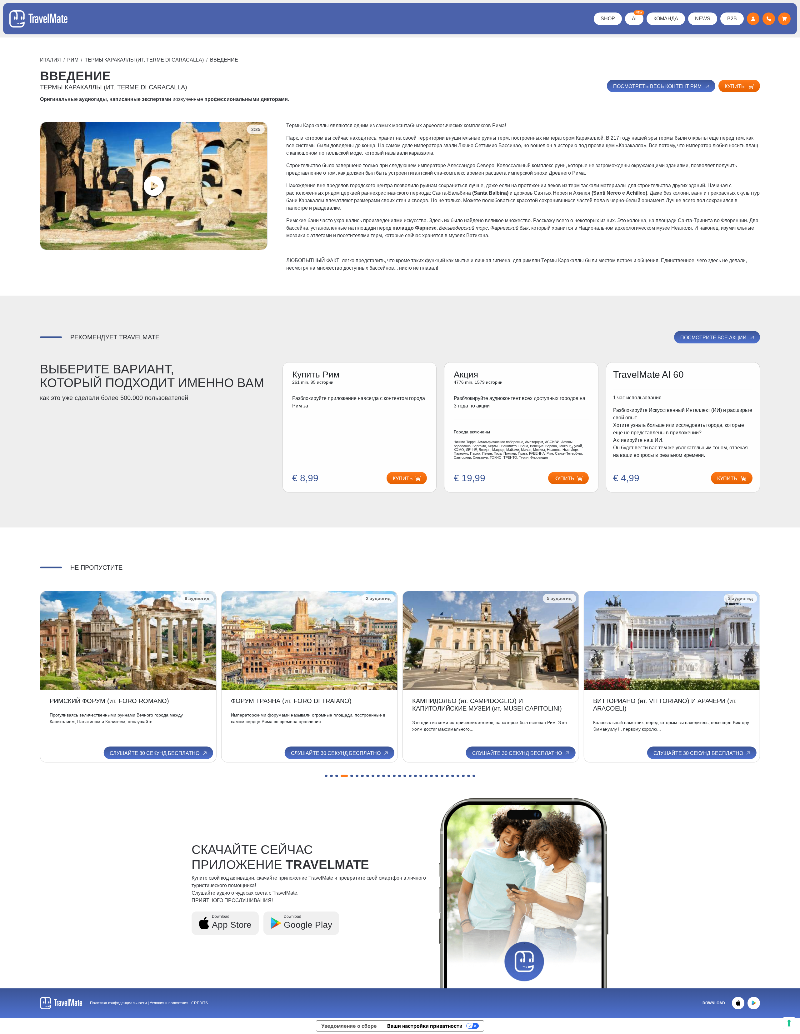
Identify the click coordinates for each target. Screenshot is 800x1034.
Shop (608, 18)
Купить (735, 86)
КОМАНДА (665, 18)
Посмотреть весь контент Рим (658, 86)
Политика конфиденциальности (118, 1003)
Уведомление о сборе (349, 1026)
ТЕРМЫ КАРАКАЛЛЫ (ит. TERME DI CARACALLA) (144, 59)
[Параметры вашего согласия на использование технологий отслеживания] (789, 1023)
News (702, 18)
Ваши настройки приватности (424, 1026)
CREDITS (199, 1003)
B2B (732, 18)
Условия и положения (169, 1003)
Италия (50, 59)
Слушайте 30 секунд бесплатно (155, 753)
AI (637, 16)
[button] (326, 776)
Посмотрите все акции (714, 337)
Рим (72, 59)
